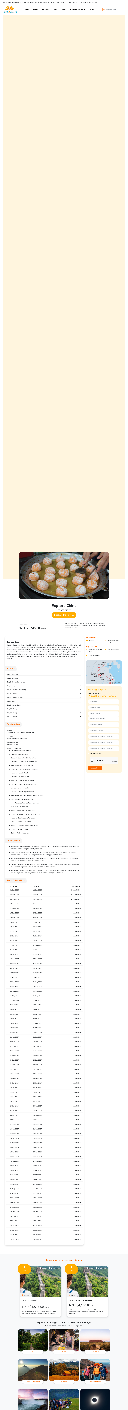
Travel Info (45, 9)
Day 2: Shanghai (12, 678)
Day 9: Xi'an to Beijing (14, 705)
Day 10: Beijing (12, 709)
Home (27, 9)
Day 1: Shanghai (12, 674)
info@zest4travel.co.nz (89, 2)
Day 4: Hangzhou (12, 686)
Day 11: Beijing (12, 713)
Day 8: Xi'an (11, 701)
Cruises (91, 9)
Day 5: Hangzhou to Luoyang (16, 690)
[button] (20, 574)
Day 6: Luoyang (12, 694)
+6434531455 (73, 2)
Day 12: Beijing (12, 717)
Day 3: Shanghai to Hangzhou (16, 682)
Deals (55, 9)
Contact (64, 9)
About (35, 9)
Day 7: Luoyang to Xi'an (14, 697)
